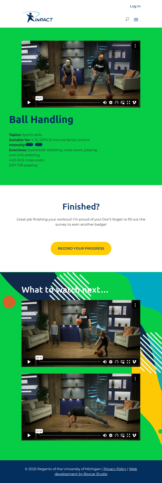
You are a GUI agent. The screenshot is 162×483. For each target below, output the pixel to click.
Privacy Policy (115, 469)
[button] (127, 19)
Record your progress (81, 248)
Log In (135, 6)
